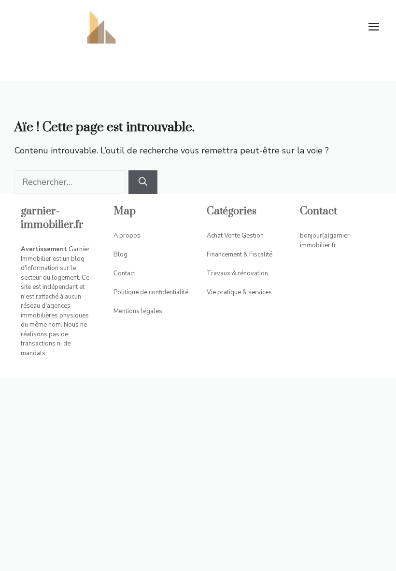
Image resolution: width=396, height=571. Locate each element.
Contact (124, 273)
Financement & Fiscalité (239, 254)
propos (130, 235)
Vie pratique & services (239, 292)
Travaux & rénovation (237, 273)
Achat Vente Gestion (235, 235)
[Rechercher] (142, 182)
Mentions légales (137, 311)
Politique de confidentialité (150, 292)
